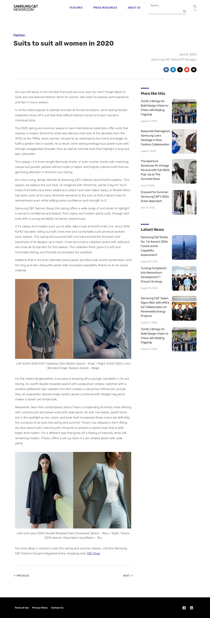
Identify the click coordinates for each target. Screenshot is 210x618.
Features (76, 7)
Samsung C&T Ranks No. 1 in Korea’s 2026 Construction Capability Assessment (154, 246)
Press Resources (105, 7)
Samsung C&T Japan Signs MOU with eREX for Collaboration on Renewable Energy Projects (155, 307)
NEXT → (128, 575)
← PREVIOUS (21, 575)
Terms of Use (22, 607)
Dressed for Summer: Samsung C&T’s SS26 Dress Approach (155, 196)
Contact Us (57, 607)
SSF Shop (93, 553)
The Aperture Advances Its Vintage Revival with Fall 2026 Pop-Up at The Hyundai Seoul (155, 170)
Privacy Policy (40, 607)
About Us (134, 7)
